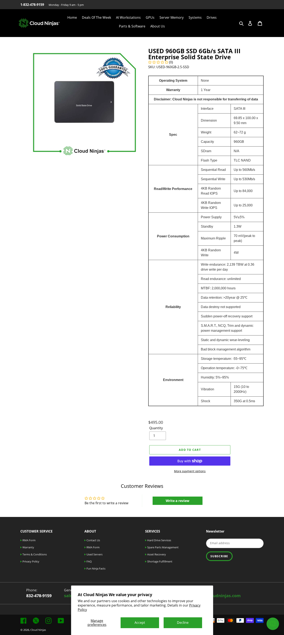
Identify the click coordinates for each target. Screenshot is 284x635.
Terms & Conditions (34, 554)
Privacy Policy (30, 561)
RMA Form (29, 540)
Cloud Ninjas (38, 630)
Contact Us (93, 540)
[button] (158, 62)
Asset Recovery (156, 554)
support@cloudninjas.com (214, 595)
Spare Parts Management (163, 547)
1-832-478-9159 (32, 4)
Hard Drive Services (159, 540)
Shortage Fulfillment (159, 561)
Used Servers (94, 554)
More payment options (190, 471)
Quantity (156, 428)
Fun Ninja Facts (95, 568)
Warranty (28, 547)
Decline (183, 622)
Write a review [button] (177, 500)
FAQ (89, 561)
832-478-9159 (39, 595)
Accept (140, 622)
